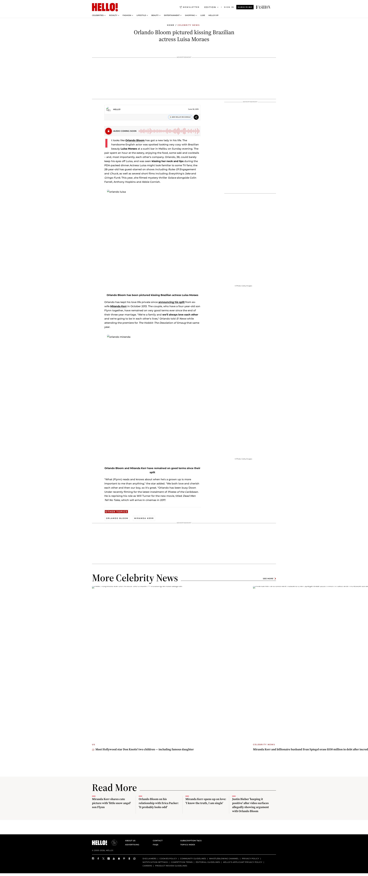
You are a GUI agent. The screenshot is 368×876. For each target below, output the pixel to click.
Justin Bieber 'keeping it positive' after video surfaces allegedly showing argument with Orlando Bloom (250, 805)
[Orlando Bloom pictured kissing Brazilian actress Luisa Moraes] (263, 7)
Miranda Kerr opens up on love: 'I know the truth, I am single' (205, 801)
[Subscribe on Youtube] (114, 858)
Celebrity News (189, 25)
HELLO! (116, 109)
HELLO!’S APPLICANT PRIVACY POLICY (242, 862)
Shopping (190, 15)
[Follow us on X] (103, 858)
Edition (210, 7)
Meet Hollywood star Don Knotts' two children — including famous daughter (144, 749)
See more (268, 578)
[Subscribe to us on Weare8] (129, 858)
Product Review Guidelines (171, 866)
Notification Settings (155, 862)
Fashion (127, 15)
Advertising (132, 845)
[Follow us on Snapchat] (119, 858)
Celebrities (98, 15)
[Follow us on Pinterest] (124, 858)
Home (170, 25)
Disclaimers (149, 858)
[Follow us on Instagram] (93, 858)
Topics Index (187, 845)
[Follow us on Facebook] (98, 858)
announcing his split (171, 302)
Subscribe (245, 7)
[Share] (196, 117)
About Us (130, 841)
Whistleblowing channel (224, 858)
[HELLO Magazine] (105, 7)
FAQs (155, 845)
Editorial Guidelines (208, 862)
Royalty (113, 15)
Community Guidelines (193, 858)
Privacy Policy (250, 858)
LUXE (202, 15)
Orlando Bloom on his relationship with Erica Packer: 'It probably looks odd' (159, 803)
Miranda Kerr (118, 306)
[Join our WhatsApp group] (134, 858)
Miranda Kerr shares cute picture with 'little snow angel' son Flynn (111, 803)
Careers (147, 866)
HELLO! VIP (213, 15)
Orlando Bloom (135, 140)
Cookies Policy (168, 858)
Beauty (155, 15)
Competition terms (182, 862)
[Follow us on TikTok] (109, 858)
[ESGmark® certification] (112, 842)
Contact (158, 841)
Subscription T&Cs (190, 841)
